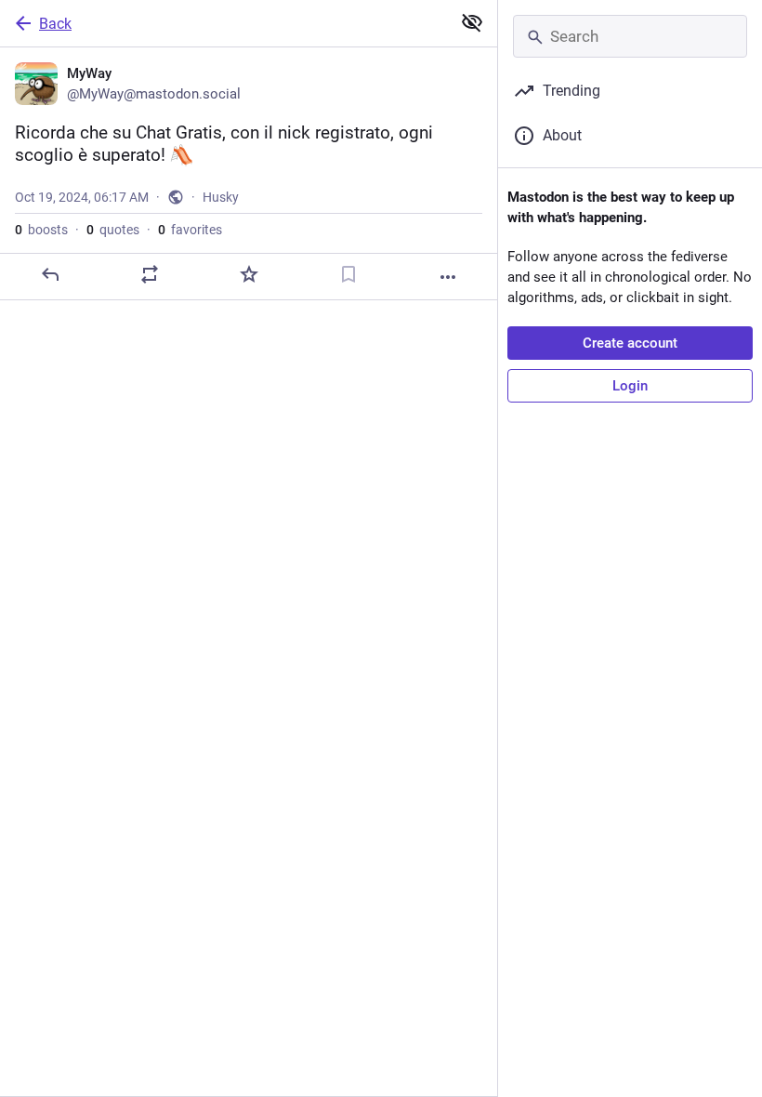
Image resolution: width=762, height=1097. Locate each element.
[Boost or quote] (149, 274)
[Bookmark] (348, 274)
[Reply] (50, 274)
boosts (41, 229)
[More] (448, 277)
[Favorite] (249, 274)
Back (55, 24)
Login (630, 385)
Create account (630, 343)
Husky (221, 197)
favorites (190, 229)
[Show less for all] (472, 22)
